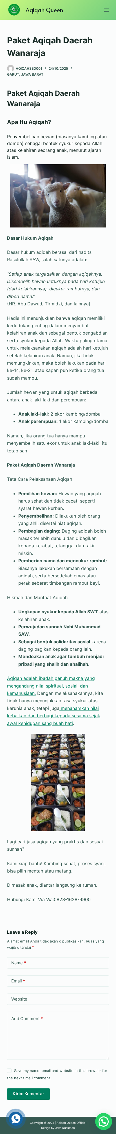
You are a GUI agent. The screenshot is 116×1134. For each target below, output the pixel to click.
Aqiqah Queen (44, 10)
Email (18, 981)
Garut (13, 74)
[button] (103, 1121)
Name (18, 962)
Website (19, 999)
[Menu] (106, 9)
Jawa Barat (32, 74)
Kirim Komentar (28, 1093)
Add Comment (27, 1018)
